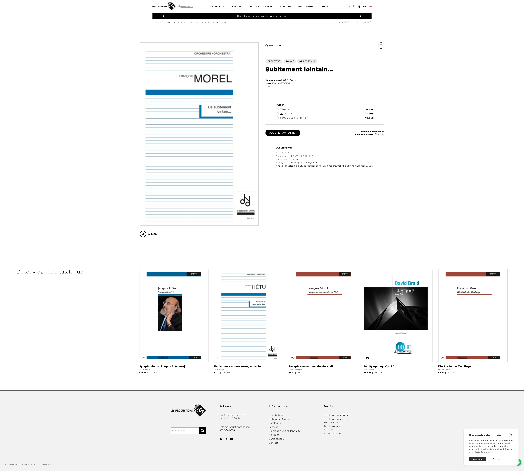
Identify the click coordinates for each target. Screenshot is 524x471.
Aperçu (152, 234)
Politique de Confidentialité (285, 431)
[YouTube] (231, 439)
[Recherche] (349, 6)
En (364, 6)
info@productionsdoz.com (235, 427)
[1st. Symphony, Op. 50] (398, 321)
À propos (285, 6)
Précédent (348, 22)
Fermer (496, 459)
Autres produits (332, 433)
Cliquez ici (379, 134)
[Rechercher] (202, 430)
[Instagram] (226, 438)
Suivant (364, 22)
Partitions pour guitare (336, 415)
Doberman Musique (280, 419)
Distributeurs (276, 415)
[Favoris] (381, 45)
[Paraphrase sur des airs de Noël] (323, 321)
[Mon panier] (354, 6)
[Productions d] (188, 410)
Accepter (477, 459)
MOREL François (289, 80)
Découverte (306, 6)
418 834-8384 (227, 430)
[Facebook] (221, 438)
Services (236, 6)
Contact (326, 6)
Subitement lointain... (214, 22)
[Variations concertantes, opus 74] (248, 321)
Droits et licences (261, 6)
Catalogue (217, 6)
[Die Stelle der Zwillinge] (473, 321)
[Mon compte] (359, 6)
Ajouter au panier (282, 132)
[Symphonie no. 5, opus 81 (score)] (174, 321)
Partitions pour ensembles (183, 22)
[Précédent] (163, 16)
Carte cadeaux (277, 439)
